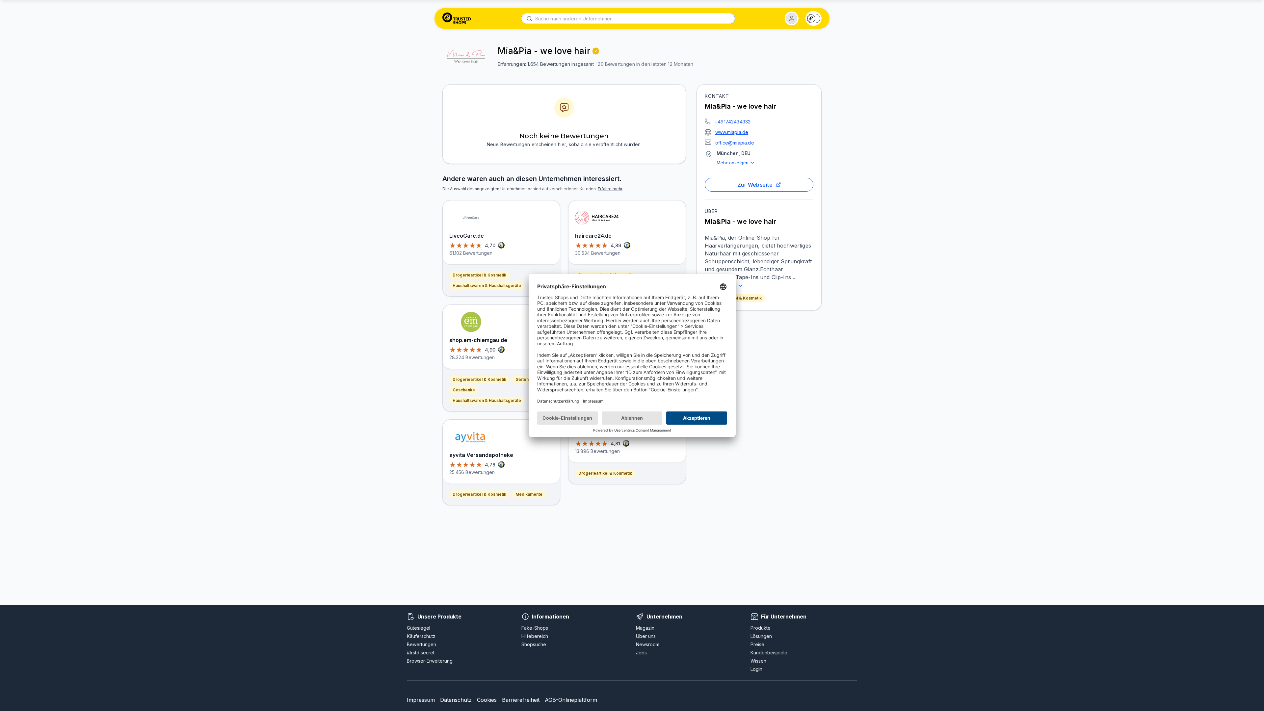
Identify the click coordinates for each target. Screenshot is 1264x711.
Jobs (641, 652)
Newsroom (647, 644)
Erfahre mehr (610, 188)
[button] (792, 18)
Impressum (421, 700)
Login (756, 669)
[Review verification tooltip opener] (596, 51)
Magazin (645, 628)
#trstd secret (420, 652)
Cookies (487, 700)
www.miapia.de (731, 132)
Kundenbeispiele (768, 652)
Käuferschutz (421, 636)
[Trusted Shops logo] (456, 18)
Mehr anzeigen (733, 162)
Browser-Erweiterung (430, 661)
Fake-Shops (534, 628)
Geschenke (464, 389)
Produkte (760, 628)
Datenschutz (456, 700)
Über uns (646, 636)
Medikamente (528, 494)
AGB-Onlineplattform (571, 700)
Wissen (758, 661)
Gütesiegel (418, 628)
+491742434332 (732, 121)
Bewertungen (421, 644)
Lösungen (761, 636)
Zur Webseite (755, 184)
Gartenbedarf (528, 379)
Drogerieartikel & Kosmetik (735, 298)
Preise (757, 644)
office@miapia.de (734, 142)
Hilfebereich (534, 636)
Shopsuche (533, 644)
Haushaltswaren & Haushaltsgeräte (487, 285)
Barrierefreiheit (521, 700)
